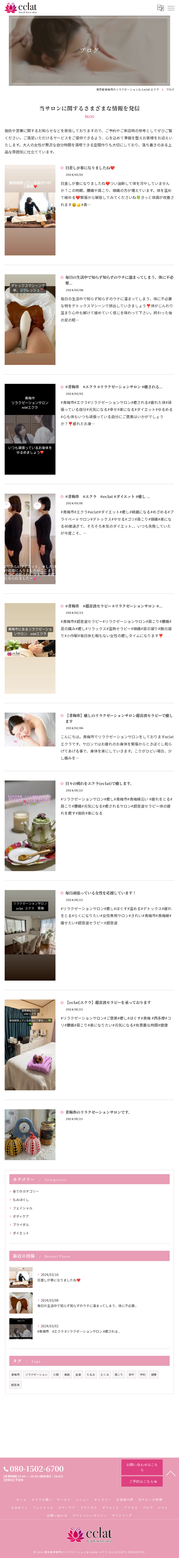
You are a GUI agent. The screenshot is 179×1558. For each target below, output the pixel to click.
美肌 (67, 1374)
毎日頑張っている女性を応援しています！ (100, 893)
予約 (142, 1374)
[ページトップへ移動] (171, 1473)
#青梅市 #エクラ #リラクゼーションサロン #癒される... (114, 386)
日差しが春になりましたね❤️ (90, 167)
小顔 (56, 1374)
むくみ (105, 1374)
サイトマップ (122, 1515)
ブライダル (21, 1224)
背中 (131, 1374)
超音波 (15, 1385)
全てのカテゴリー (26, 1191)
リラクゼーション (36, 1374)
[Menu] (170, 8)
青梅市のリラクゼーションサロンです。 (98, 1112)
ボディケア (21, 1216)
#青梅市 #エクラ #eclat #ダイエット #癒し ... (107, 496)
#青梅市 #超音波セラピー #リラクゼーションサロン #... (113, 606)
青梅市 (15, 1374)
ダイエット (21, 1233)
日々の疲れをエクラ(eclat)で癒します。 (99, 783)
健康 (154, 1374)
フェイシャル (22, 1208)
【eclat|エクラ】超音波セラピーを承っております (108, 1002)
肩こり (119, 1374)
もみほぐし (21, 1199)
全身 (78, 1374)
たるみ (91, 1374)
